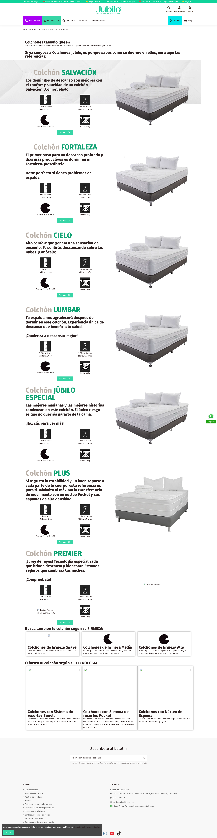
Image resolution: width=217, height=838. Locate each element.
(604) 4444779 (119, 798)
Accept (9, 832)
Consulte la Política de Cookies (87, 827)
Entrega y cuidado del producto (38, 804)
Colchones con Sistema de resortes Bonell (50, 713)
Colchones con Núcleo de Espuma (160, 713)
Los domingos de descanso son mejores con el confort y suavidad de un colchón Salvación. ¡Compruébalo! (64, 85)
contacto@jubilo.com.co (123, 802)
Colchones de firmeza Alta (161, 647)
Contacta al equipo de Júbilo (37, 815)
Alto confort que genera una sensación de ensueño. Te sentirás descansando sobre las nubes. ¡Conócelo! (64, 247)
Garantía (29, 800)
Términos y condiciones (35, 811)
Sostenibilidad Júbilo (34, 793)
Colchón (65, 72)
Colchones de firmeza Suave (52, 647)
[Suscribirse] (144, 758)
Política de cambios (33, 797)
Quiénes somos (31, 790)
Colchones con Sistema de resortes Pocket (106, 713)
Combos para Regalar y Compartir (39, 822)
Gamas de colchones (34, 818)
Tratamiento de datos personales (39, 808)
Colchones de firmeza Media (107, 647)
